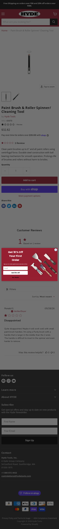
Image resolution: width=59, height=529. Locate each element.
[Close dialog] (55, 250)
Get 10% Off (15, 273)
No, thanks (15, 277)
